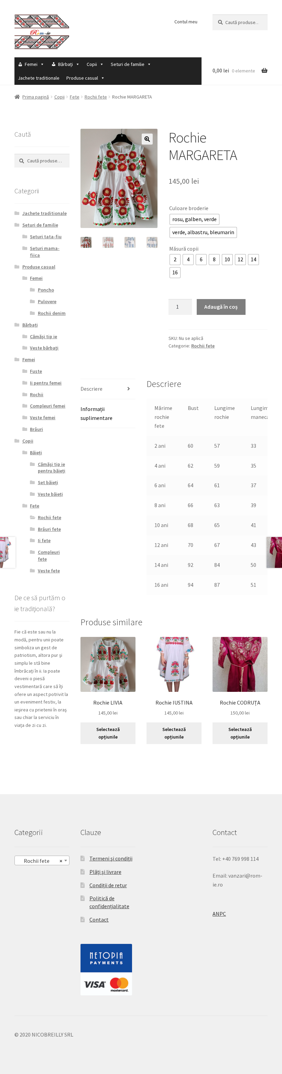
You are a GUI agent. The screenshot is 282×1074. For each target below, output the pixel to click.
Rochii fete (96, 97)
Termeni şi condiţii (110, 858)
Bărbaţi (65, 64)
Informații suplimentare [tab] (96, 413)
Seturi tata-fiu (46, 236)
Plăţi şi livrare (105, 871)
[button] (147, 139)
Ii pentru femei (46, 383)
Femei (31, 64)
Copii (92, 64)
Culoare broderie (188, 208)
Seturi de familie (127, 64)
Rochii (36, 394)
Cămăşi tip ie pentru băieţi (51, 467)
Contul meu (185, 22)
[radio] (194, 219)
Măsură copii (183, 248)
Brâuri (36, 429)
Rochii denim (52, 313)
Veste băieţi (50, 494)
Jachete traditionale (38, 78)
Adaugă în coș (221, 306)
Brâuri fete (49, 529)
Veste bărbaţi (44, 348)
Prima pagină (35, 97)
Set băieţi (48, 482)
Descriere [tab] (91, 388)
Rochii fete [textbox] (40, 860)
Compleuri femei (47, 406)
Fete (74, 97)
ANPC (219, 913)
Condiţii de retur (108, 885)
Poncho (46, 290)
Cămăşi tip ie (43, 336)
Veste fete (49, 571)
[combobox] (41, 860)
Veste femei (42, 417)
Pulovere (47, 301)
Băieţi (36, 452)
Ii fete (44, 540)
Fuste (36, 371)
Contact (99, 919)
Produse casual (82, 78)
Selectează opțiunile (108, 733)
